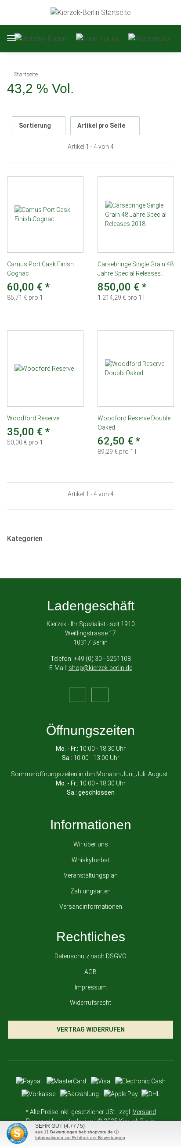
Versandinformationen (90, 906)
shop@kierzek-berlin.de (100, 667)
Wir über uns (90, 844)
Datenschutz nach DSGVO (90, 956)
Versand (144, 1111)
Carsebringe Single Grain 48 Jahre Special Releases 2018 (136, 269)
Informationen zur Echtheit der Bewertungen (80, 1137)
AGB (90, 971)
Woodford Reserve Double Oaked (134, 423)
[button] (40, 38)
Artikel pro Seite (101, 125)
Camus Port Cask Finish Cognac (40, 269)
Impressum (91, 987)
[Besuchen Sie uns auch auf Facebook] (77, 695)
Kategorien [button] (25, 538)
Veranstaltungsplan (91, 875)
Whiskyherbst (90, 860)
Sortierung (35, 125)
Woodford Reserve (33, 418)
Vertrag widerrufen (91, 1029)
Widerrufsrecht (90, 1002)
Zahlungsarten (90, 891)
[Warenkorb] (148, 38)
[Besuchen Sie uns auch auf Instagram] (99, 695)
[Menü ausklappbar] (11, 38)
